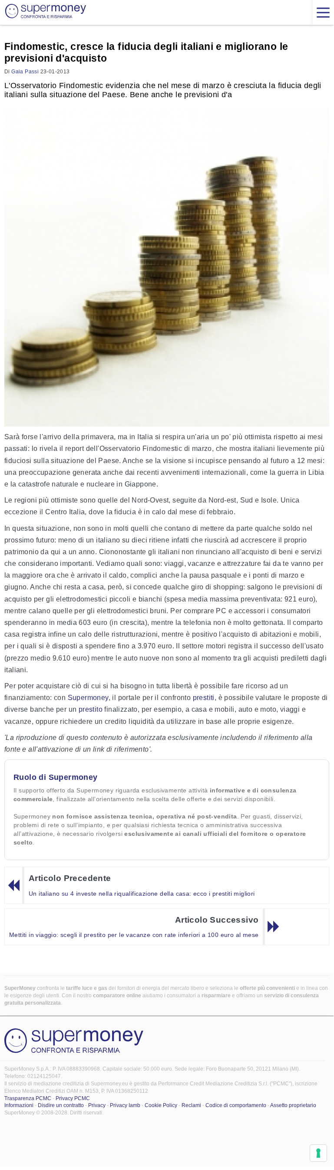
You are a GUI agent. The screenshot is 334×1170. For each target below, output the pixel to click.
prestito (91, 709)
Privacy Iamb (125, 1105)
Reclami (191, 1105)
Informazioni (18, 1105)
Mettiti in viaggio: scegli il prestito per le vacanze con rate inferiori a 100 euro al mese (133, 934)
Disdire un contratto (61, 1105)
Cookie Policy (161, 1105)
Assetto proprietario (293, 1105)
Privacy (97, 1105)
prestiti (204, 697)
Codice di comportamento (235, 1105)
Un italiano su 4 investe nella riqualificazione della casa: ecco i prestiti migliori (142, 893)
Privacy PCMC (73, 1098)
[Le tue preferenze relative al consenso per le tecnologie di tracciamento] (318, 1153)
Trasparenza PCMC (27, 1098)
